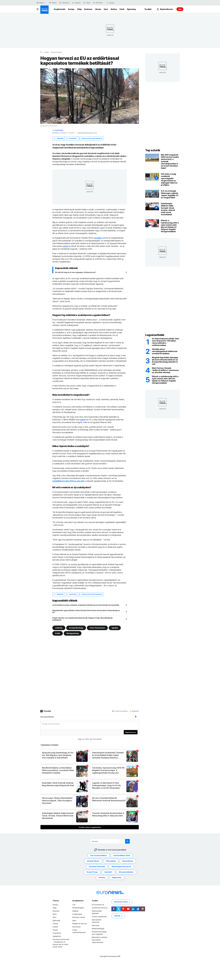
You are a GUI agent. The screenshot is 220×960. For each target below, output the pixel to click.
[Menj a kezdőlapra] (44, 9)
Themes (56, 901)
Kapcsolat (95, 925)
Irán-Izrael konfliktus (98, 855)
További (95, 901)
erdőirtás (58, 628)
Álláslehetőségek (98, 928)
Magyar (41, 3)
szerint (65, 246)
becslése (98, 238)
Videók (55, 930)
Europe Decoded (56, 52)
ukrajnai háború (93, 861)
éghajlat (115, 628)
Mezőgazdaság (73, 633)
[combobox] (118, 3)
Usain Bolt (108, 872)
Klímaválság (111, 861)
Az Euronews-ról (98, 905)
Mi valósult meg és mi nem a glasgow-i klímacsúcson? (75, 272)
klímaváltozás (127, 861)
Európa (71, 9)
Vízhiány (102, 877)
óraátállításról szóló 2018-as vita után (68, 481)
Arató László (59, 130)
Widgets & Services (79, 923)
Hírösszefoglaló (78, 908)
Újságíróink (57, 936)
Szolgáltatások (78, 901)
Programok (57, 933)
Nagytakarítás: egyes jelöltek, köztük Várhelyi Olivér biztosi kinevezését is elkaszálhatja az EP (86, 611)
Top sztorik (152, 150)
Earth (122, 9)
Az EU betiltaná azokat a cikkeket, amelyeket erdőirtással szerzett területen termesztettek (85, 605)
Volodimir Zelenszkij (97, 866)
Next (106, 9)
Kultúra (114, 9)
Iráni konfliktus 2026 (121, 855)
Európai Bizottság (76, 628)
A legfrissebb (59, 9)
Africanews (76, 927)
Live (180, 9)
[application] (89, 96)
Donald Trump (92, 872)
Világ (79, 9)
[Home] (41, 52)
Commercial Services (99, 908)
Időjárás (75, 911)
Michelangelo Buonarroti (121, 866)
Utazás (98, 9)
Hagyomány (116, 877)
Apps (74, 920)
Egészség (131, 9)
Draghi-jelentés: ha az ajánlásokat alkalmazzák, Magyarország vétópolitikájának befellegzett (82, 619)
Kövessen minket (78, 917)
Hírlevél (117, 916)
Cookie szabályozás (99, 916)
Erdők (57, 633)
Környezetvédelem (126, 872)
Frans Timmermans (97, 628)
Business (88, 9)
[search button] (107, 3)
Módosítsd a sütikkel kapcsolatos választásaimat (99, 939)
